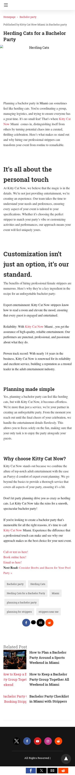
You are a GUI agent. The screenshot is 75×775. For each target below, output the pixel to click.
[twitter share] (33, 622)
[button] (31, 770)
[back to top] (66, 759)
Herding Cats (37, 584)
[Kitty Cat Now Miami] (39, 3)
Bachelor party (28, 16)
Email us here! (12, 562)
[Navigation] (5, 5)
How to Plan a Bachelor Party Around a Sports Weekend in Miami (47, 657)
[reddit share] (49, 623)
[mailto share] (41, 623)
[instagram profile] (48, 741)
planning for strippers (19, 611)
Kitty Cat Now (34, 326)
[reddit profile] (58, 741)
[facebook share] (26, 623)
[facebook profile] (27, 741)
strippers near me (48, 611)
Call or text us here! (15, 552)
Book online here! (14, 557)
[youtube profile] (37, 741)
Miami (55, 593)
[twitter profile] (16, 741)
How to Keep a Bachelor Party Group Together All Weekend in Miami (49, 679)
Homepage (9, 16)
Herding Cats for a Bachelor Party (26, 593)
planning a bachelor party (22, 602)
